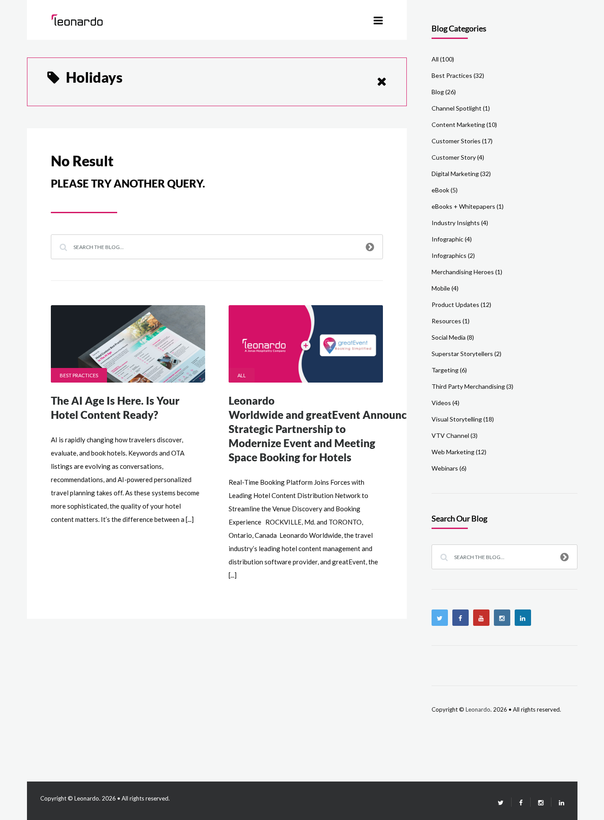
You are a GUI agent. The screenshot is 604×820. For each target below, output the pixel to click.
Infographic (447, 239)
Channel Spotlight (457, 108)
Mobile (441, 288)
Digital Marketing (455, 173)
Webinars (445, 468)
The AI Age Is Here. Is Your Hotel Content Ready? (115, 407)
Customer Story (454, 157)
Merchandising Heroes (463, 272)
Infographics (449, 255)
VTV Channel (450, 435)
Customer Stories (456, 141)
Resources (446, 321)
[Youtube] (481, 617)
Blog (438, 92)
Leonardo (478, 709)
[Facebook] (460, 617)
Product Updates (455, 304)
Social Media (449, 337)
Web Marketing (453, 452)
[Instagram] (502, 617)
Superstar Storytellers (462, 353)
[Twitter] (440, 617)
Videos (441, 402)
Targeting (445, 370)
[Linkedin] (523, 617)
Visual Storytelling (457, 419)
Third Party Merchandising (468, 386)
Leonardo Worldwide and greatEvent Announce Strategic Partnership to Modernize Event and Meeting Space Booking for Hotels (321, 429)
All (241, 375)
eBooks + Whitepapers (463, 206)
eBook (440, 190)
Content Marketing (458, 124)
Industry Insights (456, 222)
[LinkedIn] (557, 802)
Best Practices (79, 375)
